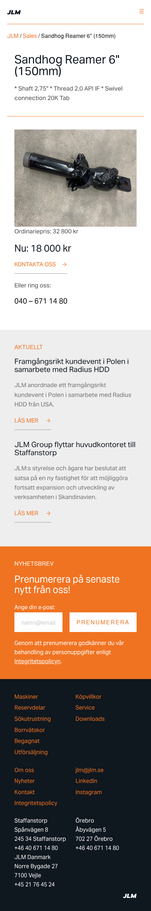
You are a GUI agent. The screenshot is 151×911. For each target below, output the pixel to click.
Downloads (90, 719)
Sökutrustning (32, 719)
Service (85, 708)
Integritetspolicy (35, 803)
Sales (30, 36)
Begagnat (27, 741)
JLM (13, 36)
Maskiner (26, 697)
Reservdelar (29, 708)
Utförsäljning (31, 752)
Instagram (89, 792)
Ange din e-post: (34, 607)
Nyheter (24, 781)
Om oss (24, 770)
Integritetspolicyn (37, 661)
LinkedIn (86, 781)
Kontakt (24, 792)
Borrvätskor (29, 730)
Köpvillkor (88, 697)
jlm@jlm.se (90, 770)
